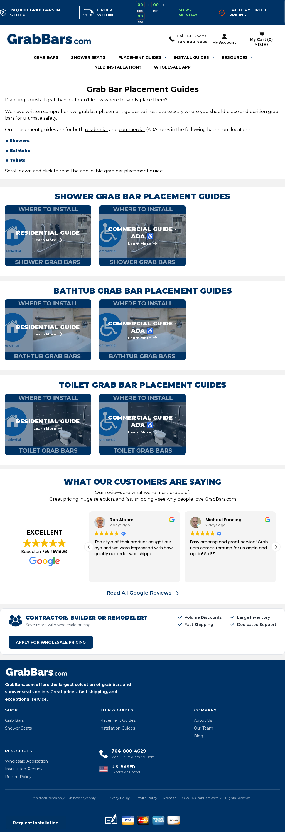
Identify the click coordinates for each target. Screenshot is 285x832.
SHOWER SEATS (88, 57)
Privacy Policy (118, 798)
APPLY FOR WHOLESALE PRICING (51, 642)
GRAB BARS (46, 57)
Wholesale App (172, 67)
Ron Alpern (122, 520)
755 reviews (55, 551)
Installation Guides (117, 728)
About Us (203, 720)
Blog (198, 735)
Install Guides (191, 57)
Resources (235, 57)
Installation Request (24, 768)
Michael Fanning (223, 520)
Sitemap (169, 798)
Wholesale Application (26, 761)
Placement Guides (139, 57)
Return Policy (18, 776)
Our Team (203, 728)
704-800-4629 (192, 41)
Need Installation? (117, 67)
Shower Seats (18, 728)
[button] (276, 547)
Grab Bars (14, 720)
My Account (224, 42)
